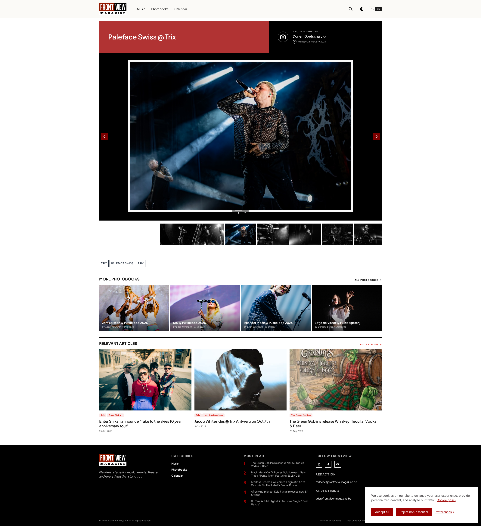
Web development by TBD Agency (364, 520)
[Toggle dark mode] (362, 9)
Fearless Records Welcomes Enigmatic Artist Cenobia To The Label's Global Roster (278, 483)
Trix (103, 415)
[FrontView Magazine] (112, 460)
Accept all (382, 512)
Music (174, 463)
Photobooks (179, 469)
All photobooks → (368, 280)
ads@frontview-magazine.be (333, 498)
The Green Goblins (301, 415)
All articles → (371, 344)
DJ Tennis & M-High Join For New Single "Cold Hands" (279, 503)
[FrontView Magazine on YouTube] (337, 464)
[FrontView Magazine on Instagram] (319, 464)
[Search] (350, 9)
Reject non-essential (414, 512)
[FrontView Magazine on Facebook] (328, 464)
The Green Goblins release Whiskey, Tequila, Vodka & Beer (278, 464)
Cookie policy (446, 500)
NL (372, 9)
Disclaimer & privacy (330, 520)
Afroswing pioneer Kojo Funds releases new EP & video (279, 493)
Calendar (177, 475)
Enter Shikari (115, 415)
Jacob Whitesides (213, 415)
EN (378, 9)
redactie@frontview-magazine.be (336, 482)
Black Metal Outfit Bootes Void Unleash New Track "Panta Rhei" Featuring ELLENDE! (278, 474)
